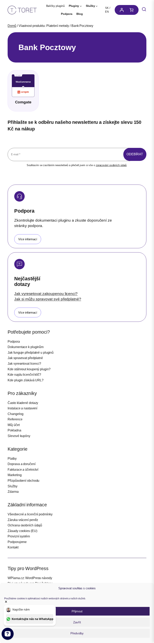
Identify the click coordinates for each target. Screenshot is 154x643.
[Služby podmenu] (97, 6)
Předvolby (77, 633)
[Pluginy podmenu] (81, 6)
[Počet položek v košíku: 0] (132, 10)
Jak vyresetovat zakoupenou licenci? (46, 293)
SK (107, 7)
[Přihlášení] (121, 10)
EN (107, 11)
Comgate (23, 102)
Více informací (27, 239)
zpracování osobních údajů (111, 165)
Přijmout (77, 611)
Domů (12, 25)
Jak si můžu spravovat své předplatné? (47, 299)
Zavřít (77, 622)
